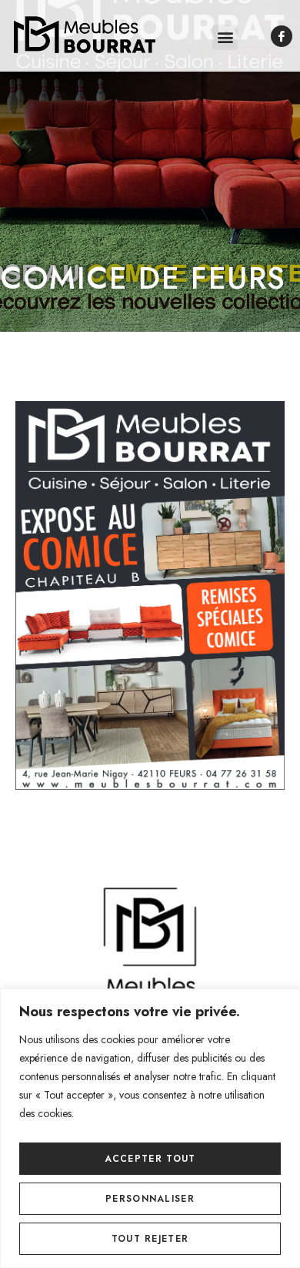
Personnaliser (150, 1199)
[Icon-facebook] (281, 36)
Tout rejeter (150, 1239)
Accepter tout (150, 1159)
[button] (225, 37)
